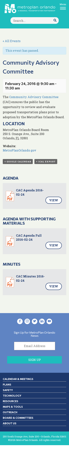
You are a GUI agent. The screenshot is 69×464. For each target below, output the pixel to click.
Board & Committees (18, 417)
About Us (9, 423)
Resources (10, 401)
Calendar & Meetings (18, 379)
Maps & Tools (13, 406)
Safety (8, 390)
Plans (7, 384)
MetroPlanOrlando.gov (19, 150)
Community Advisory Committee (34, 97)
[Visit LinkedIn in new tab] (42, 321)
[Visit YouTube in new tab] (49, 321)
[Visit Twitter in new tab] (34, 321)
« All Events (11, 41)
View (53, 200)
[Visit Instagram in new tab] (27, 321)
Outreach (10, 412)
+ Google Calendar (17, 161)
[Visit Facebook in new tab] (20, 321)
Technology (12, 395)
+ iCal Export (46, 161)
